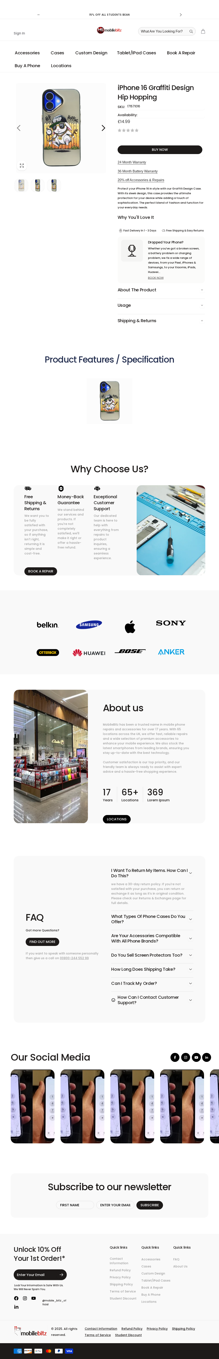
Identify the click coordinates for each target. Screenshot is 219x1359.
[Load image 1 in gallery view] (21, 185)
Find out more (42, 941)
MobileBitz (178, 1350)
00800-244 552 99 (74, 958)
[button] (27, 52)
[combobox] (168, 31)
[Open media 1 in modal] (61, 128)
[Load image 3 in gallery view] (54, 185)
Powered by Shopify (195, 1350)
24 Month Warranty (132, 162)
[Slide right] (180, 14)
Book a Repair (40, 571)
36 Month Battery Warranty (138, 171)
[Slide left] (38, 14)
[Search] (191, 31)
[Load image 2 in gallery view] (37, 185)
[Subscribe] (61, 1274)
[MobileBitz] (31, 1334)
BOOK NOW (156, 278)
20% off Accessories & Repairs (141, 180)
